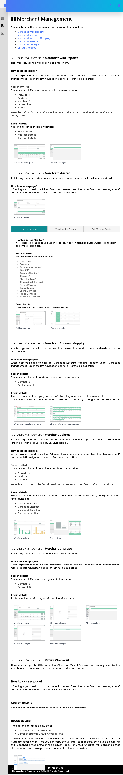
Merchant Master (28, 35)
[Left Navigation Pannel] (29, 207)
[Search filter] (65, 527)
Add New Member (29, 229)
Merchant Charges (29, 44)
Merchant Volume (28, 41)
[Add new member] (65, 318)
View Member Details (65, 229)
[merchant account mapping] (65, 414)
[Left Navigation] (29, 414)
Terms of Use (55, 767)
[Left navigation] (29, 612)
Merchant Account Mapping (34, 38)
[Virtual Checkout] (29, 762)
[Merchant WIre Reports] (29, 152)
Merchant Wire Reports (31, 31)
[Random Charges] (65, 152)
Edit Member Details (101, 229)
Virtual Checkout (27, 47)
